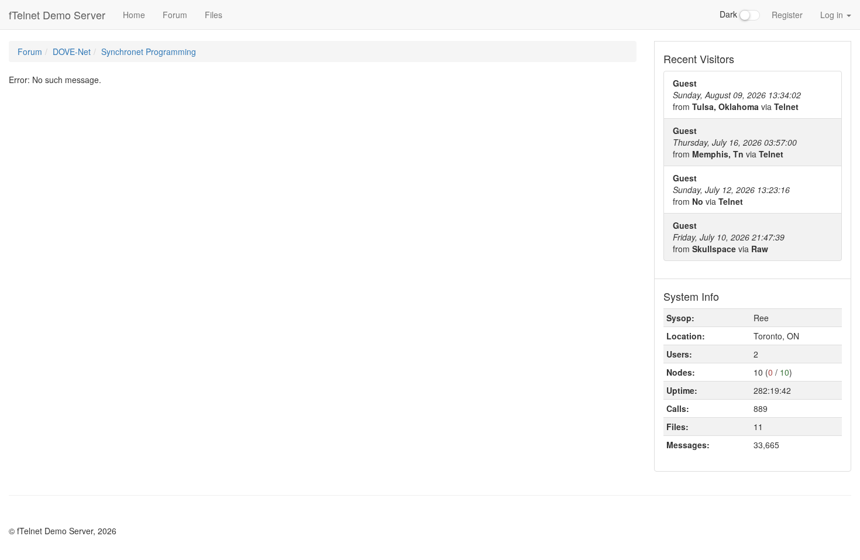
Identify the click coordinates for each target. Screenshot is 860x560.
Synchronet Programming (148, 51)
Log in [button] (832, 14)
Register (787, 14)
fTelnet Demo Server (57, 14)
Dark (729, 14)
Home (134, 14)
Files (213, 14)
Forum (175, 14)
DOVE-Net (72, 51)
